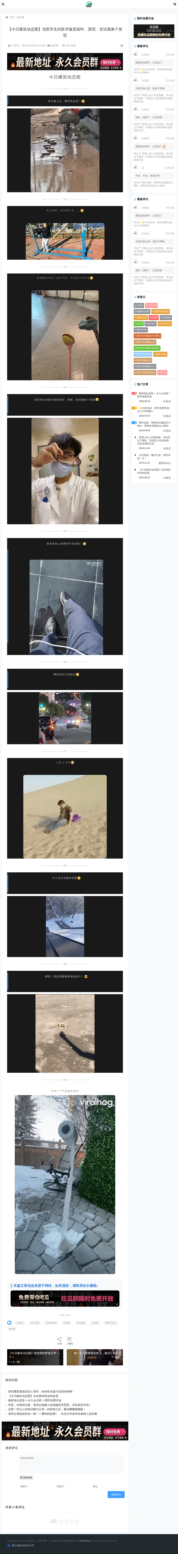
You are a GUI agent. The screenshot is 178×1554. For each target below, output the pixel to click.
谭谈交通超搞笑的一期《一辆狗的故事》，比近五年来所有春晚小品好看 (52, 1413)
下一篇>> (116, 1357)
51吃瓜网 (34, 1323)
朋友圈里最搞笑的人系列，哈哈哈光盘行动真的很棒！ (41, 1391)
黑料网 (12, 1329)
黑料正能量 (161, 354)
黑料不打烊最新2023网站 (148, 336)
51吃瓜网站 (51, 1323)
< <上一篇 (14, 1361)
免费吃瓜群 (141, 317)
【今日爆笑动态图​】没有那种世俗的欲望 (33, 1396)
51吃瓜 (15, 45)
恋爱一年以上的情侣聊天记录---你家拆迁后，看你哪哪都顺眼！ (47, 1409)
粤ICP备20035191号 (23, 1545)
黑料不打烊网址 (143, 354)
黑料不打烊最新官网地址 (147, 348)
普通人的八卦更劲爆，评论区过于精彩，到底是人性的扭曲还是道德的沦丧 (153, 98)
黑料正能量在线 (143, 360)
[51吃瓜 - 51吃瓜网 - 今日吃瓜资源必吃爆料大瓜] (88, 4)
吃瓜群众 (151, 323)
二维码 (69, 1343)
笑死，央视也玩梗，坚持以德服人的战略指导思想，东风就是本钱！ (50, 1404)
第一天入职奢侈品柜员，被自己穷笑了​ (97, 1353)
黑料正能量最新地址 (145, 372)
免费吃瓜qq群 (142, 311)
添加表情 (27, 1477)
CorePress (85, 1540)
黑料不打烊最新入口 (145, 342)
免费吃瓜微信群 (161, 311)
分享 (59, 1343)
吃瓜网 (20, 17)
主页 (11, 17)
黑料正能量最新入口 (145, 366)
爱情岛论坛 (110, 1323)
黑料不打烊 (141, 330)
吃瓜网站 (81, 1323)
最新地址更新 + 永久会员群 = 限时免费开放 (34, 1400)
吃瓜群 (95, 1323)
